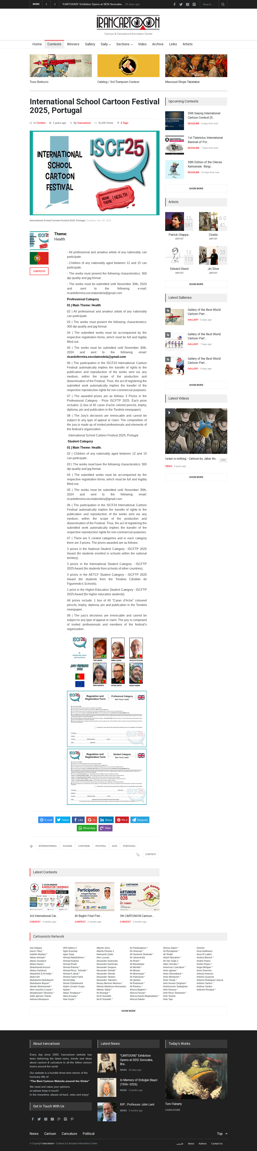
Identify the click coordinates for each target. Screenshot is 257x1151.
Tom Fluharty (173, 1104)
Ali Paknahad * (137, 977)
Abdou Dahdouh (38, 970)
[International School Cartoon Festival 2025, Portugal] (95, 173)
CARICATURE (172, 1110)
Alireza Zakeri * (171, 948)
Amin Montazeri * (172, 977)
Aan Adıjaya (36, 948)
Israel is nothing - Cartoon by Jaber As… (191, 458)
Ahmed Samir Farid (73, 977)
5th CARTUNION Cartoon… (137, 916)
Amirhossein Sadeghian (175, 986)
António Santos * (205, 983)
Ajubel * (67, 989)
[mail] (187, 4)
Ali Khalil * (135, 961)
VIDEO (168, 466)
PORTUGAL (129, 846)
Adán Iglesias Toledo (40, 996)
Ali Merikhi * (136, 967)
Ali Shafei (168, 954)
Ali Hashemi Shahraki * (142, 954)
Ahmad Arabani (71, 961)
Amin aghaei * (170, 970)
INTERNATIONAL (48, 846)
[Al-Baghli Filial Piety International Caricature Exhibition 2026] (94, 896)
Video (142, 44)
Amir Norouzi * (170, 989)
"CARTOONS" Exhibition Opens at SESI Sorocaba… (93, 4)
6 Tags (124, 122)
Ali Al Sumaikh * (105, 999)
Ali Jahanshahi (137, 957)
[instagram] (194, 4)
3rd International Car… (44, 916)
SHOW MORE (196, 188)
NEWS (123, 1070)
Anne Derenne (204, 970)
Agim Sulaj (68, 954)
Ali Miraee (135, 970)
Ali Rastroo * (136, 986)
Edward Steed (179, 269)
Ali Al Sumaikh (104, 996)
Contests (54, 44)
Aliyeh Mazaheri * (172, 957)
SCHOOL (67, 846)
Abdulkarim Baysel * (40, 983)
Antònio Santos (204, 986)
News (34, 1134)
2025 (114, 846)
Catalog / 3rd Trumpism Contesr (118, 82)
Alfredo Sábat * (104, 989)
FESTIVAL (101, 846)
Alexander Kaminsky (107, 964)
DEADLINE (193, 123)
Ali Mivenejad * (137, 973)
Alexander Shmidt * (106, 970)
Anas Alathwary (204, 951)
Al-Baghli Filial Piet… (88, 916)
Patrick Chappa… (179, 235)
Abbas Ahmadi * (38, 957)
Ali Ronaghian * (171, 951)
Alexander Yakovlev (107, 980)
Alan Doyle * (69, 999)
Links (173, 44)
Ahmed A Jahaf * (71, 973)
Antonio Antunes (205, 973)
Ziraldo (213, 235)
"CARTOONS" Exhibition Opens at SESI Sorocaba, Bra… (136, 1060)
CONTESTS (39, 271)
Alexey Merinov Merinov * (110, 983)
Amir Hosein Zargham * (175, 983)
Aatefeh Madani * (38, 954)
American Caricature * (174, 967)
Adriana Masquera (39, 999)
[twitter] (181, 4)
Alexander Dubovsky (107, 961)
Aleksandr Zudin (105, 954)
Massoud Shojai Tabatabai (182, 82)
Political (88, 1134)
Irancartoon (84, 122)
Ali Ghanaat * (136, 951)
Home (37, 44)
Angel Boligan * (205, 967)
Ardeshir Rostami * (206, 989)
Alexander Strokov (106, 977)
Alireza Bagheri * (138, 989)
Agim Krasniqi (70, 951)
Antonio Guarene (205, 977)
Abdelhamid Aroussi (40, 967)
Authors (203, 1143)
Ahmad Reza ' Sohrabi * (75, 970)
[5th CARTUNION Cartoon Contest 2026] (140, 896)
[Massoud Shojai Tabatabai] (196, 65)
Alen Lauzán (103, 957)
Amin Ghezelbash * (173, 973)
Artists (188, 44)
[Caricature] (196, 1076)
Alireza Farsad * (138, 993)
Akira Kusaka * (70, 996)
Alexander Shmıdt (106, 973)
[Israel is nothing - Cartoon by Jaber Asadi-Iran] (196, 431)
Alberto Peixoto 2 (105, 951)
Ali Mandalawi (137, 964)
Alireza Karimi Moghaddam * (144, 996)
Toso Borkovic (39, 82)
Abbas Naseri (37, 964)
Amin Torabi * (170, 980)
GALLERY (193, 319)
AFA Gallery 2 (70, 948)
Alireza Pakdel (137, 999)
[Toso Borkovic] (61, 65)
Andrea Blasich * (205, 957)
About (191, 1143)
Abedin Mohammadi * (41, 986)
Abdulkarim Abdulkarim (41, 980)
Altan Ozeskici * (171, 964)
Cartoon (50, 1134)
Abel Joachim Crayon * (41, 989)
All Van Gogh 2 (170, 961)
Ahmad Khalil (70, 964)
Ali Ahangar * (103, 993)
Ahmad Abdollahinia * (74, 957)
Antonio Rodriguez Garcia (210, 980)
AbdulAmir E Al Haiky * (41, 973)
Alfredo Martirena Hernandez (111, 986)
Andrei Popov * (204, 964)
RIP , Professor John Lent (137, 1104)
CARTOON (84, 846)
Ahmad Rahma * (71, 967)
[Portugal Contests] (39, 258)
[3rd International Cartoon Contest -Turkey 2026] (49, 896)
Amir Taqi (168, 999)
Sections (123, 44)
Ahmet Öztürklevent (73, 983)
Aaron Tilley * (36, 951)
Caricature (69, 1134)
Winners (73, 44)
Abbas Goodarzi (38, 961)
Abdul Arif (35, 977)
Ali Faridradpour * (139, 948)
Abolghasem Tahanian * (42, 993)
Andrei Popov (204, 961)
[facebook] (174, 4)
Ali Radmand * (137, 983)
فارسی (179, 1143)
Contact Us (217, 1143)
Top (220, 1134)
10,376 (223, 460)
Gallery (90, 44)
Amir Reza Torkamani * (175, 993)
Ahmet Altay (69, 980)
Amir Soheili (169, 996)
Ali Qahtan (135, 980)
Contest (40, 122)
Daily (104, 44)
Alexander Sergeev (106, 967)
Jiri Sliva (213, 269)
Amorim (201, 948)
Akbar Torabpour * (72, 993)
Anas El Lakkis (204, 954)
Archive (157, 44)
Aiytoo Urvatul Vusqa (73, 986)
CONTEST (150, 854)
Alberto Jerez (103, 948)
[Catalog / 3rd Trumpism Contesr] (128, 65)
